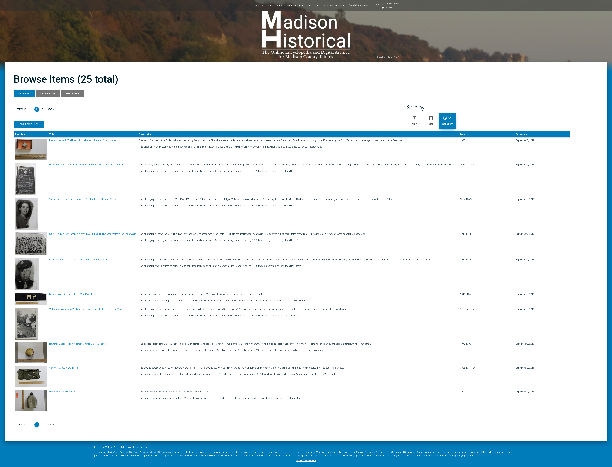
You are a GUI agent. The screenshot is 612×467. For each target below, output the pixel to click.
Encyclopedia (294, 5)
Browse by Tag (47, 94)
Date (431, 120)
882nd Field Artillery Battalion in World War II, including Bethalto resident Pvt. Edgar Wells (92, 234)
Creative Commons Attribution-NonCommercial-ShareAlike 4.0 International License (397, 452)
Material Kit (110, 447)
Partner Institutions (333, 5)
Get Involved (274, 5)
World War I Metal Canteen (62, 391)
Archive (312, 5)
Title (414, 120)
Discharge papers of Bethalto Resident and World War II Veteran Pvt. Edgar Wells (89, 164)
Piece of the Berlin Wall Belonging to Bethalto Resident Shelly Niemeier (83, 140)
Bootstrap (122, 447)
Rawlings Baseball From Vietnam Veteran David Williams (77, 344)
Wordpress (133, 447)
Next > (51, 109)
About (257, 5)
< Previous (20, 109)
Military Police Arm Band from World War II (70, 294)
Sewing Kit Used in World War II (64, 367)
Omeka (148, 447)
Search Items (72, 94)
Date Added (447, 120)
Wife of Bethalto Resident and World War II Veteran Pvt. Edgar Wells (82, 199)
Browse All (24, 94)
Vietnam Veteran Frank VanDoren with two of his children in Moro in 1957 (85, 309)
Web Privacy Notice (306, 460)
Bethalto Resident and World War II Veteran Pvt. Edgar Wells (78, 259)
